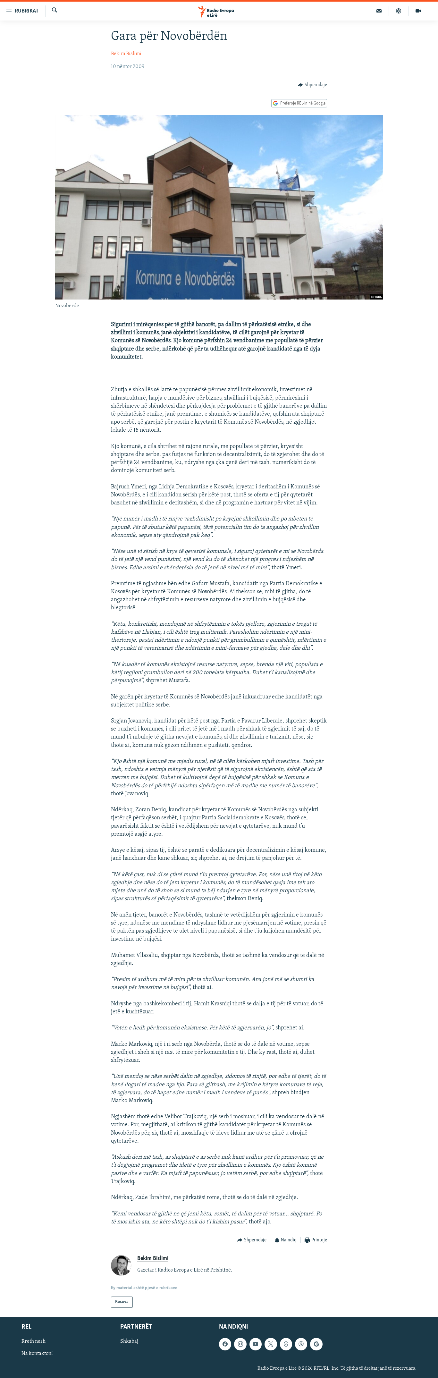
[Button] (312, 85)
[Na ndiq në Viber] (301, 1344)
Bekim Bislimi (126, 53)
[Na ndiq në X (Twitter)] (271, 1344)
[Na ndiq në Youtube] (255, 1344)
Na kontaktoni (37, 1353)
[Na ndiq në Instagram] (240, 1344)
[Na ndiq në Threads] (286, 1344)
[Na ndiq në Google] (316, 1344)
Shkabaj (129, 1341)
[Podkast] (399, 10)
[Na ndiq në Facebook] (225, 1344)
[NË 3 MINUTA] (379, 10)
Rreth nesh (33, 1341)
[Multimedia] (418, 10)
